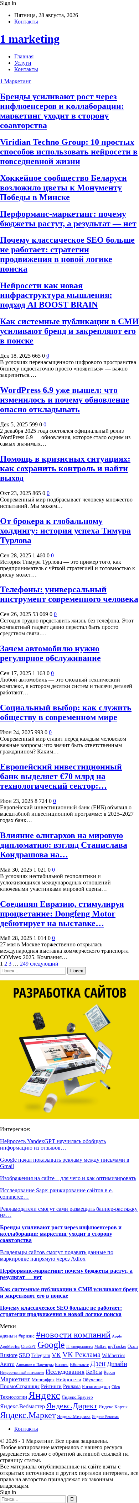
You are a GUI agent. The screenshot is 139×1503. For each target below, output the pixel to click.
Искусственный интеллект (22, 1373)
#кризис (27, 1336)
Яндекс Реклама (105, 1417)
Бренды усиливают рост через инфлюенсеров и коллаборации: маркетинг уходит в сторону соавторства (62, 111)
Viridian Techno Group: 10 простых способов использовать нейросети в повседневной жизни (69, 151)
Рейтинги (51, 1386)
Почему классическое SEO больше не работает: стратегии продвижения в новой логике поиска (67, 254)
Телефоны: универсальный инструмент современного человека (69, 594)
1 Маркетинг (15, 81)
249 (24, 964)
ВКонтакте (79, 1364)
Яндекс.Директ (71, 1405)
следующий (44, 964)
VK (56, 1355)
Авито (7, 1364)
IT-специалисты (79, 1347)
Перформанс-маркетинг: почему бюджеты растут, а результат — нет (68, 218)
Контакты (26, 22)
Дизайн (117, 1363)
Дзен (97, 1363)
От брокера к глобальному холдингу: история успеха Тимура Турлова (65, 530)
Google (51, 1345)
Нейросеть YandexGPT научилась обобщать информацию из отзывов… (53, 1144)
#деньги (8, 1336)
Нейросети (68, 1379)
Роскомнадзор (96, 1386)
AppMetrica (10, 1347)
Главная (24, 56)
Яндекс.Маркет (28, 1415)
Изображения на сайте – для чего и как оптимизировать (68, 1178)
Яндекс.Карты (113, 1406)
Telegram (40, 1355)
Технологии (13, 1397)
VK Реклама (81, 1354)
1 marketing (30, 38)
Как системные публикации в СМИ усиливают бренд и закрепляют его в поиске (69, 331)
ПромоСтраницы (20, 1386)
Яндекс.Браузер (77, 1397)
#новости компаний (73, 1334)
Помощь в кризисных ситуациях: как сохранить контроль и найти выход (65, 468)
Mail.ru (100, 1347)
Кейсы (94, 1371)
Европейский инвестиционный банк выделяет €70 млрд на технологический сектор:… (61, 776)
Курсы (109, 1372)
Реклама (72, 1386)
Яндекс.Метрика (74, 1416)
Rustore (8, 1355)
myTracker (117, 1346)
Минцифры (43, 1379)
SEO (24, 1355)
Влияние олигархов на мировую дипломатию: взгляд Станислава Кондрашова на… (63, 845)
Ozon (133, 1346)
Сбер (116, 1387)
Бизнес (61, 1364)
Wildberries (113, 1355)
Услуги (22, 63)
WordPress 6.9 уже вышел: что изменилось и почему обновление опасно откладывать (64, 399)
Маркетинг (15, 1379)
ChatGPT (28, 1347)
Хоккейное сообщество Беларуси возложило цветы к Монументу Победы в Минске (63, 187)
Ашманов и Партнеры (34, 1365)
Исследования (65, 1371)
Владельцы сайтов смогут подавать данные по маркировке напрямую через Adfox (56, 1255)
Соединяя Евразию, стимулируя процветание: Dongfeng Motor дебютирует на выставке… (62, 913)
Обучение (93, 1379)
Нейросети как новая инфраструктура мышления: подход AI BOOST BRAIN (56, 295)
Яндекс (44, 1395)
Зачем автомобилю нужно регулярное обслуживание (50, 653)
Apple (117, 1336)
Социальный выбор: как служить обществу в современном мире (66, 712)
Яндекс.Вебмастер (22, 1406)
